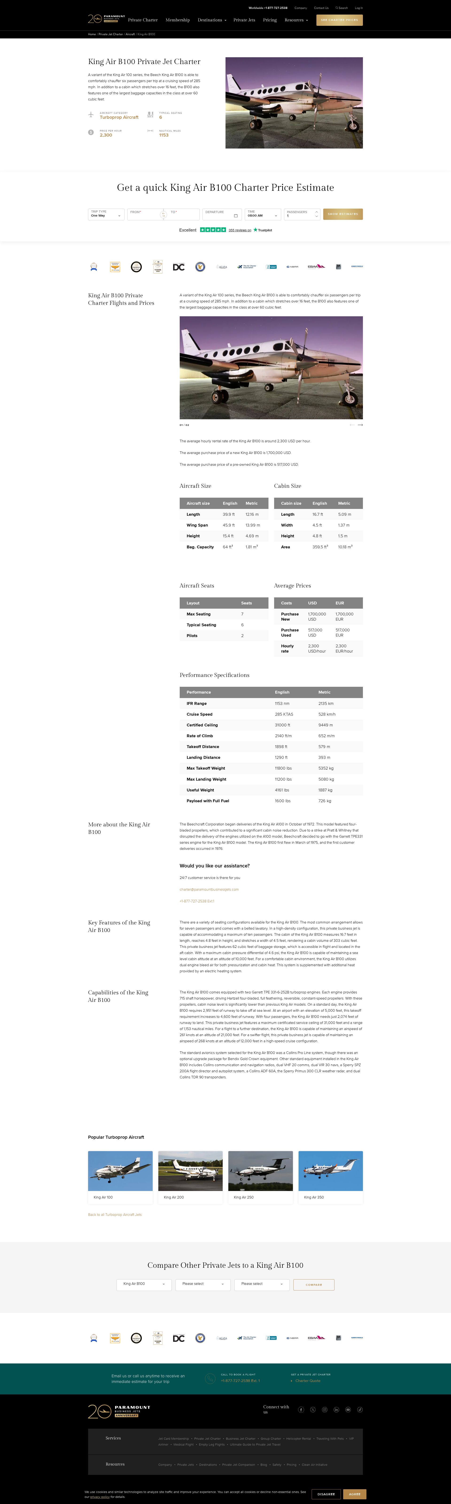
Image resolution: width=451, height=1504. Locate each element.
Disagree (326, 1494)
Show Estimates (343, 214)
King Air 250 (244, 1197)
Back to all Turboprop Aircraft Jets (115, 1214)
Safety (276, 1465)
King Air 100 (103, 1197)
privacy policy (100, 1497)
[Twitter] (313, 1410)
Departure (215, 212)
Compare (314, 1285)
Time (251, 211)
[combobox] (144, 216)
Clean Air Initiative (314, 1465)
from (135, 212)
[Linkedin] (336, 1410)
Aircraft (130, 34)
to (174, 212)
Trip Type (98, 211)
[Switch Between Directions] (163, 214)
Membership (178, 20)
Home (92, 34)
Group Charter (271, 1439)
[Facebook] (301, 1410)
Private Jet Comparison (238, 1465)
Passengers (297, 212)
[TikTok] (360, 1410)
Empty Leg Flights (212, 1445)
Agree (355, 1494)
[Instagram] (325, 1410)
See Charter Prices (339, 20)
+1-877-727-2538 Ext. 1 (240, 1380)
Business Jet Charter (240, 1439)
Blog (263, 1465)
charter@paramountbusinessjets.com (209, 889)
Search (343, 8)
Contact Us (321, 8)
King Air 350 (314, 1197)
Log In (359, 8)
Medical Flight (184, 1445)
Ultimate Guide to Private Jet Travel (255, 1445)
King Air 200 (174, 1197)
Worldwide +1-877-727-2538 (268, 8)
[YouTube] (348, 1410)
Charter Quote (308, 1380)
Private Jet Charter (111, 34)
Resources (294, 20)
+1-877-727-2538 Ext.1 (197, 901)
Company (301, 8)
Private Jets (244, 20)
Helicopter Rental (298, 1439)
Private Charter (143, 20)
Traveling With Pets (330, 1439)
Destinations (210, 20)
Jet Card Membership (173, 1439)
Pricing (270, 20)
